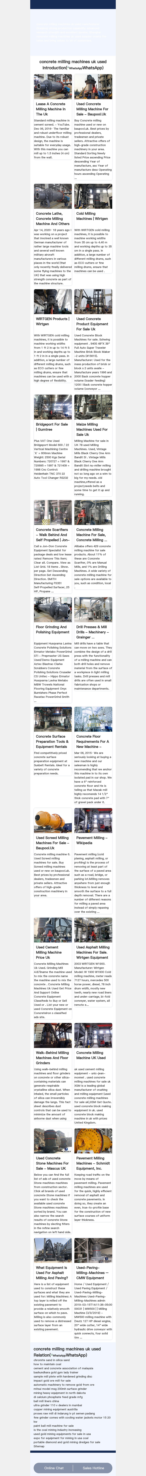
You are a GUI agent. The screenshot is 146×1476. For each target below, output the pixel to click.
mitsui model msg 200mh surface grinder (60, 1389)
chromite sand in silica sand (52, 1360)
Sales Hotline (93, 1468)
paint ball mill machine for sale (54, 1426)
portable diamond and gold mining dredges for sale (67, 1442)
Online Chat (54, 1468)
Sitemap (39, 1446)
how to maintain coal (47, 1364)
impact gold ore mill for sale (52, 1381)
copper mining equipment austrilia (56, 1409)
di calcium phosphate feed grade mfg (58, 1397)
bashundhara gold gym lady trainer (56, 1372)
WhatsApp (92, 68)
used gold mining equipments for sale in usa (62, 1434)
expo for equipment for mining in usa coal (61, 1438)
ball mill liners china (46, 1401)
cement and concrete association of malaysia (63, 1368)
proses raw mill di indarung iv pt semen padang (64, 1413)
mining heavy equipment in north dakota (60, 1393)
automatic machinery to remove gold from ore (64, 1385)
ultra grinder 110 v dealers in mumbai (58, 1405)
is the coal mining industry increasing (57, 1430)
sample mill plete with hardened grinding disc (63, 1376)
